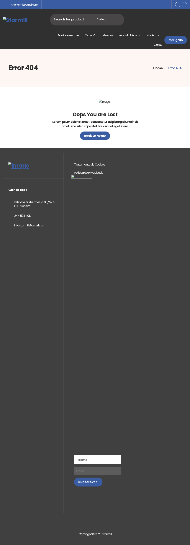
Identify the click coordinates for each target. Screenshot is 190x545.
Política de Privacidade (88, 173)
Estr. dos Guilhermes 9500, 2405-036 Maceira (35, 204)
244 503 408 (22, 216)
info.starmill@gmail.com (24, 5)
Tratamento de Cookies (89, 164)
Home (158, 68)
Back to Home (95, 136)
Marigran (176, 40)
